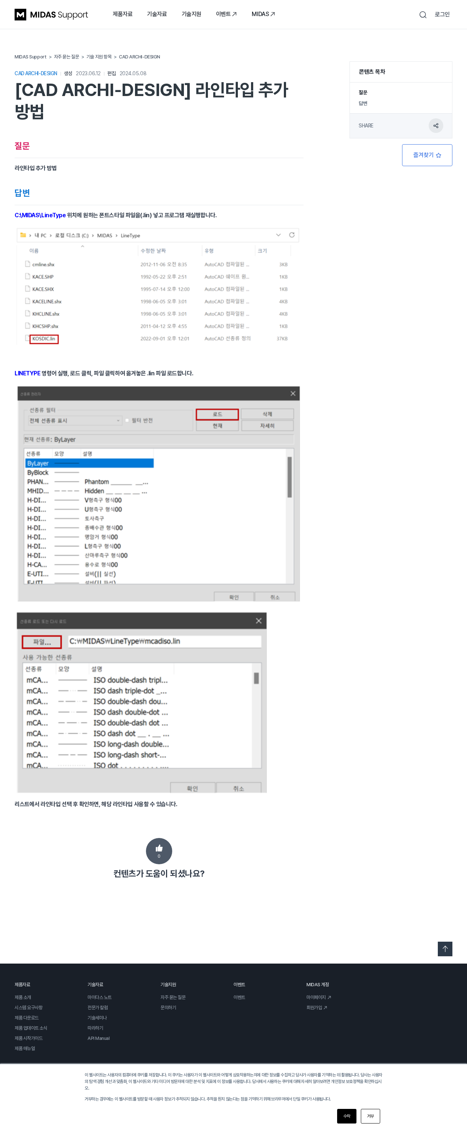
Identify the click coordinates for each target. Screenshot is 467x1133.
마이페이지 (316, 997)
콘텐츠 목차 (372, 71)
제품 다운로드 (27, 1018)
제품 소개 (23, 997)
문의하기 (168, 1007)
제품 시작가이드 (28, 1038)
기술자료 (157, 14)
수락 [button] (346, 1116)
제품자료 (122, 14)
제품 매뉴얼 (25, 1048)
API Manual (99, 1038)
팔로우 (427, 155)
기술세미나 (97, 1018)
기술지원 (191, 14)
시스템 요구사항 (28, 1007)
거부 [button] (370, 1116)
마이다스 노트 (100, 997)
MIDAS (260, 14)
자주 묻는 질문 (173, 997)
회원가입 (314, 1007)
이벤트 (223, 14)
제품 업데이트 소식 (31, 1028)
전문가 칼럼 (98, 1007)
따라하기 (95, 1028)
